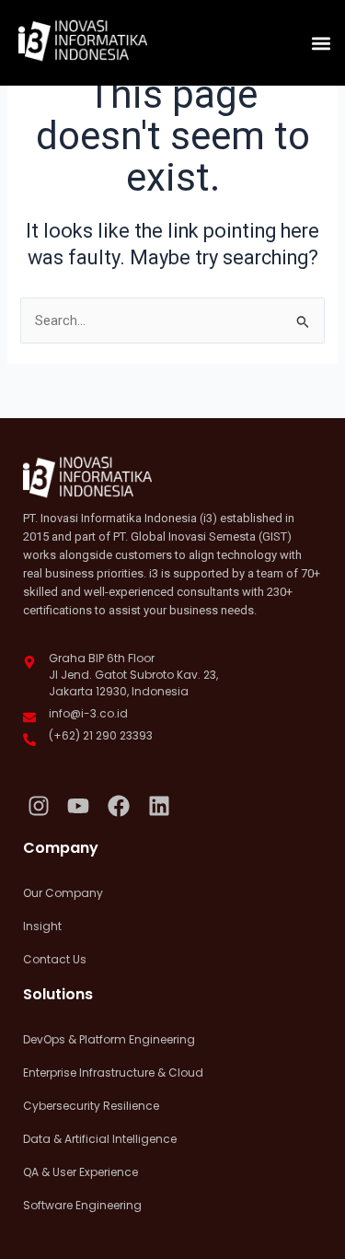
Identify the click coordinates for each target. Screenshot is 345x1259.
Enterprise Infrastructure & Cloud (113, 1072)
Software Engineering (82, 1205)
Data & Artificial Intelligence (100, 1139)
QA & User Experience (80, 1172)
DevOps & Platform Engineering (109, 1039)
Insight (42, 926)
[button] (320, 43)
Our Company (63, 893)
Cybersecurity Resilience (91, 1105)
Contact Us (54, 959)
